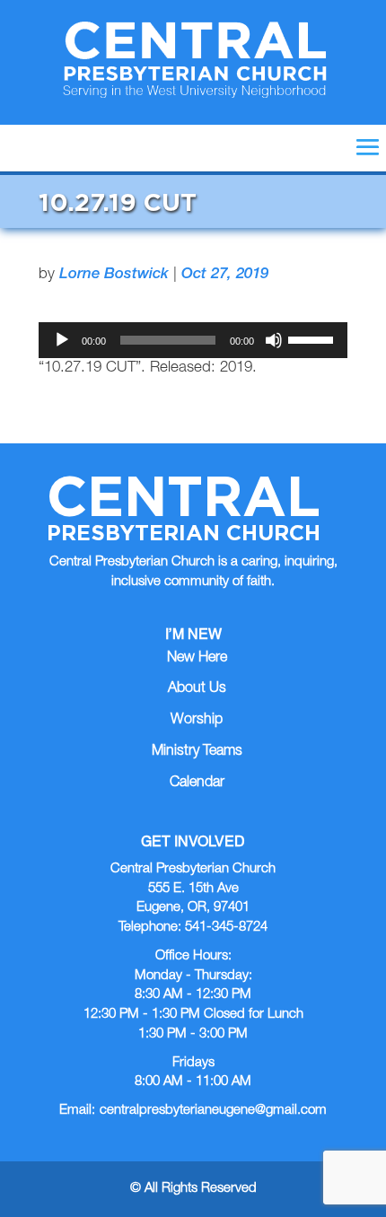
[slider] (313, 338)
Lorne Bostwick (114, 275)
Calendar (197, 783)
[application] (193, 340)
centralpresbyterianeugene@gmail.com (213, 1110)
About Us (197, 689)
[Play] (62, 340)
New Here (197, 659)
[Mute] (274, 340)
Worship (197, 721)
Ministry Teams (197, 752)
